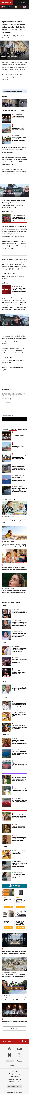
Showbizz (19, 6)
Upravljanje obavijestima (15, 1086)
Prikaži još (14, 1028)
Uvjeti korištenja (14, 1076)
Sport (12, 6)
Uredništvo (14, 1071)
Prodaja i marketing (14, 1074)
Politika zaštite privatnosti (14, 1079)
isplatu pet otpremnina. (8, 164)
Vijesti (5, 6)
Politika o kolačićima (14, 1081)
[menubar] (24, 2)
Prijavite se (14, 419)
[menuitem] (24, 2)
